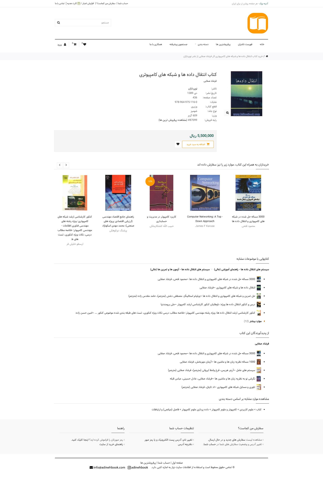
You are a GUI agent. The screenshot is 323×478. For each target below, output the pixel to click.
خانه (262, 44)
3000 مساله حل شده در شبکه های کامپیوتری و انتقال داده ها (248, 219)
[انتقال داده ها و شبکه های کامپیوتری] (227, 113)
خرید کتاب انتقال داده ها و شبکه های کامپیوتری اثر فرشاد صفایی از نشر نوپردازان (223, 56)
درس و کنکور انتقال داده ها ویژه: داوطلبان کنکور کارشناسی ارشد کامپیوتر (216, 304)
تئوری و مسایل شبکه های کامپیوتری (236, 387)
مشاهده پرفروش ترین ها (172, 120)
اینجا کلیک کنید (80, 440)
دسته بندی (203, 44)
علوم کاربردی (246, 409)
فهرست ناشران (245, 44)
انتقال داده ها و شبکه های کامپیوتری (236, 287)
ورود (59, 45)
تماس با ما (59, 3)
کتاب (259, 409)
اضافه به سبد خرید (196, 144)
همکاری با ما (156, 44)
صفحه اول (177, 463)
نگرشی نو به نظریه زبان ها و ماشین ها (235, 378)
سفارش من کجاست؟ (105, 3)
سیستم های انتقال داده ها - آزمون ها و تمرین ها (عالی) (180, 269)
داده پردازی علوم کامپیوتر (195, 409)
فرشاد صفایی (210, 81)
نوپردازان (192, 88)
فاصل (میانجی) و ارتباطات (165, 409)
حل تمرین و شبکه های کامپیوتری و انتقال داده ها (229, 296)
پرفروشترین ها (223, 44)
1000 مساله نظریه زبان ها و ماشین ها (235, 362)
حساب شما (123, 3)
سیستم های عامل (246, 370)
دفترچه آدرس (185, 444)
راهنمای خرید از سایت (111, 444)
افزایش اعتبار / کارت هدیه (80, 3)
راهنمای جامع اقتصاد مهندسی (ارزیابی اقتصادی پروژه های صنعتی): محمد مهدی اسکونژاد (118, 221)
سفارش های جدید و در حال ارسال (227, 440)
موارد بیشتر (256, 321)
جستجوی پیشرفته (178, 44)
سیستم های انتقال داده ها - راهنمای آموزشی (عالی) (241, 269)
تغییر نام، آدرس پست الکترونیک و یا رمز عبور (168, 440)
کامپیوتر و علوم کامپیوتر (224, 409)
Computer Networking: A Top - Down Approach (205, 219)
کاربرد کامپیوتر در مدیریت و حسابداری (161, 219)
